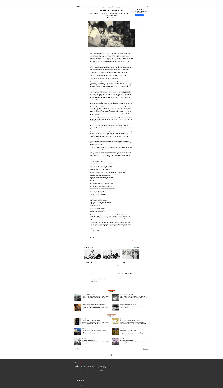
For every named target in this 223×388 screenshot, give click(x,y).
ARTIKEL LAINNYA (111, 315)
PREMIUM (111, 291)
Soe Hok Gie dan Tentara (110, 261)
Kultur (91, 233)
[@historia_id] (77, 380)
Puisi (98, 230)
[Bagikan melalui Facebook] (90, 237)
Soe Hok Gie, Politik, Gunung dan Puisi (91, 261)
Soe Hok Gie (93, 230)
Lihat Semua (136, 247)
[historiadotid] (75, 380)
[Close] (147, 8)
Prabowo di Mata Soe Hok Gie (129, 261)
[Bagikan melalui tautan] (96, 237)
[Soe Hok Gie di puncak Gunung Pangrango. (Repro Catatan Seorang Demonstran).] (92, 254)
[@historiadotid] (79, 380)
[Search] (145, 6)
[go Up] (111, 355)
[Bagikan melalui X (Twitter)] (93, 237)
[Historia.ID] (77, 6)
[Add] (111, 34)
